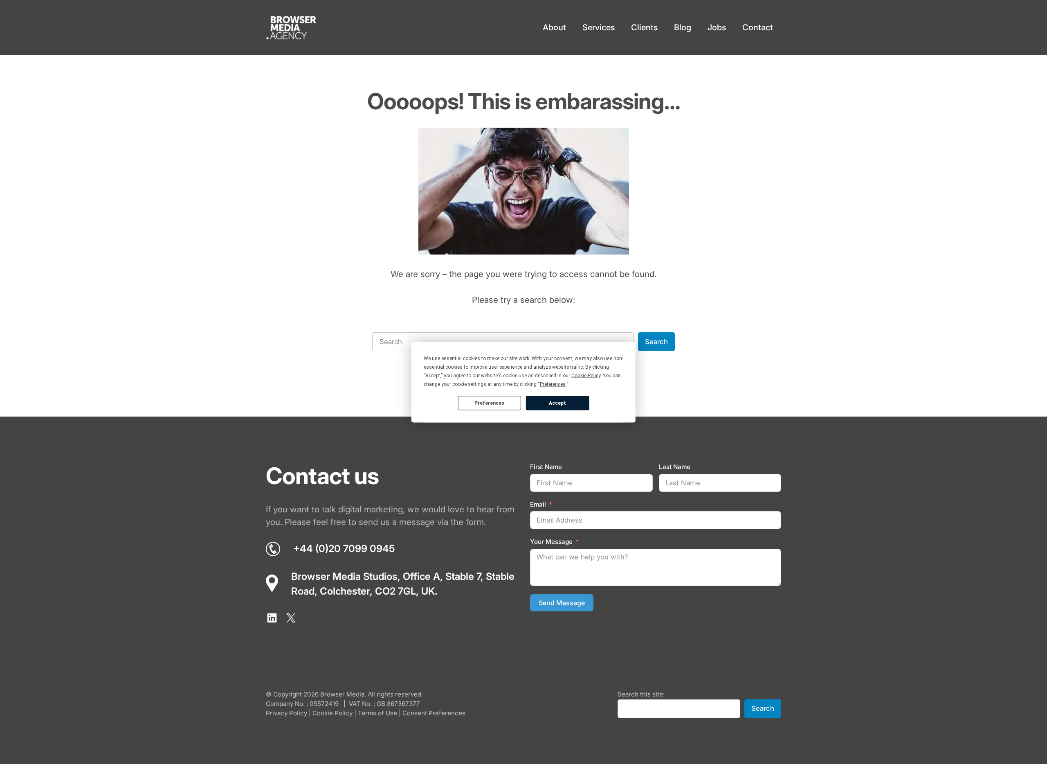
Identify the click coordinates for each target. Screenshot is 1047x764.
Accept (557, 403)
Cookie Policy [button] (585, 375)
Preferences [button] (553, 384)
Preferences (489, 403)
